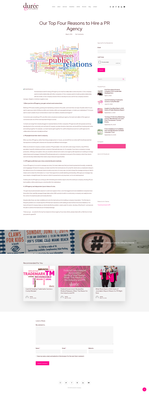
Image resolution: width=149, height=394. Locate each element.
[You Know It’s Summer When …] (37, 242)
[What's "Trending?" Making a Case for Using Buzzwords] (111, 242)
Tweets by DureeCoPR (104, 205)
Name (38, 348)
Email (99, 47)
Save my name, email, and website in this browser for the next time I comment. (60, 356)
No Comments (79, 34)
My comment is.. (40, 325)
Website (91, 348)
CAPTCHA (101, 57)
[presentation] (109, 62)
